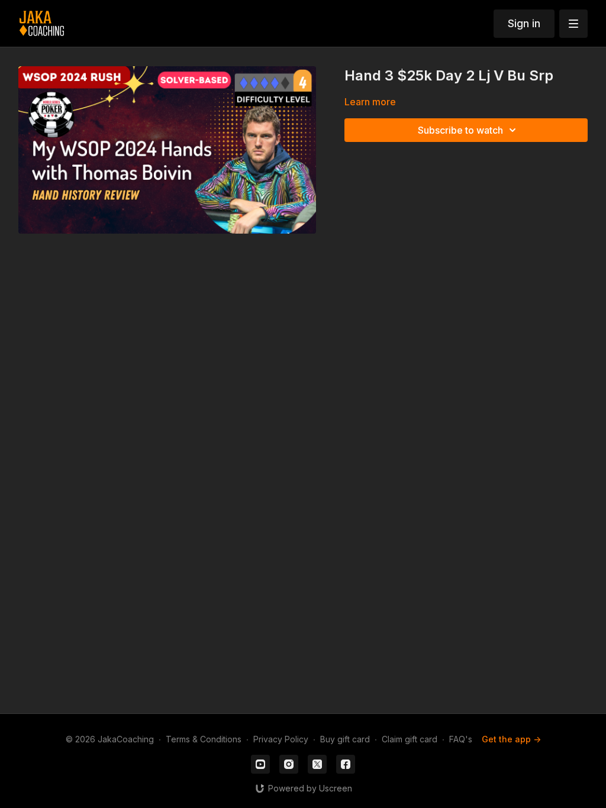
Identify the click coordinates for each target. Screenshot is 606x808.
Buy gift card (345, 739)
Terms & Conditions (203, 739)
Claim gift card (409, 739)
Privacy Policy (280, 739)
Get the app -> (511, 739)
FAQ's (460, 739)
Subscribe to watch (460, 130)
